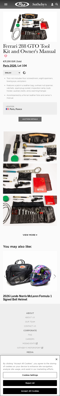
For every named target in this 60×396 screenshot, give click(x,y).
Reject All (29, 383)
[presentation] (4, 276)
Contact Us (30, 326)
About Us (30, 317)
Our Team (30, 322)
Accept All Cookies (30, 391)
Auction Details (30, 119)
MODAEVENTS (29, 344)
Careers (30, 339)
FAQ (30, 335)
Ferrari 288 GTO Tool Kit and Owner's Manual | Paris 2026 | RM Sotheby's (31, 4)
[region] (30, 375)
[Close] (56, 359)
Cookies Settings (30, 375)
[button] (52, 4)
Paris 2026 (9, 65)
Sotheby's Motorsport (29, 348)
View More (29, 235)
